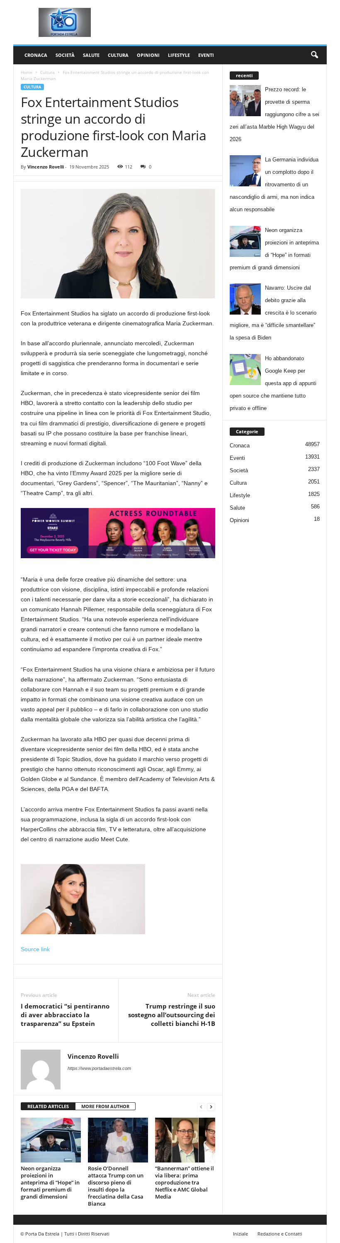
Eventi (206, 55)
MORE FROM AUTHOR (105, 1106)
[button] (314, 55)
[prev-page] (201, 1106)
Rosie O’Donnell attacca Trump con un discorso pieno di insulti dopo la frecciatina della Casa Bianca (115, 1186)
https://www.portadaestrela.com (99, 1068)
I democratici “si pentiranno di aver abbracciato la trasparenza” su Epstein (65, 1015)
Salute (91, 55)
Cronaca (35, 55)
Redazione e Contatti (279, 1234)
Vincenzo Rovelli (45, 167)
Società (65, 55)
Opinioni (148, 55)
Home (26, 72)
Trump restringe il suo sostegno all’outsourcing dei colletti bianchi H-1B (171, 1015)
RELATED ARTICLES (48, 1106)
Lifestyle (179, 55)
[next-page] (211, 1106)
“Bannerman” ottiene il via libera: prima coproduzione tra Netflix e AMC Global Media (184, 1182)
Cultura (118, 55)
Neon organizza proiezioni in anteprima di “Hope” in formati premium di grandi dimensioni (50, 1182)
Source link (35, 949)
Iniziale (240, 1234)
